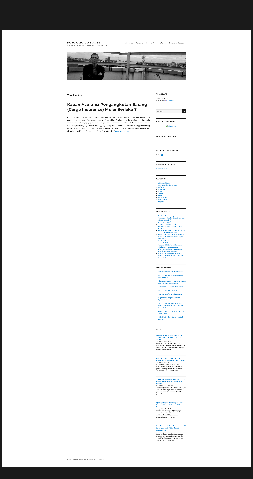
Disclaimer (139, 43)
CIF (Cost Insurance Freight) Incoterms (170, 272)
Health (160, 191)
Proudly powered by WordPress (93, 459)
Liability (160, 193)
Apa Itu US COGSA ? (164, 243)
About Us (129, 43)
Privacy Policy (151, 43)
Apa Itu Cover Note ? (164, 222)
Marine (160, 195)
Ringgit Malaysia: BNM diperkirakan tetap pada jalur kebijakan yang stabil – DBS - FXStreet (170, 382)
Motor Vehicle (162, 200)
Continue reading (122, 131)
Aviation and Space (164, 183)
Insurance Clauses (176, 43)
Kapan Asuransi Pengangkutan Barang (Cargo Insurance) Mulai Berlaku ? (107, 107)
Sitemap (163, 43)
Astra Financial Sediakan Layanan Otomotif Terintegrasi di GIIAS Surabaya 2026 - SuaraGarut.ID (171, 428)
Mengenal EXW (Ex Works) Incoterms (170, 245)
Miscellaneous (162, 197)
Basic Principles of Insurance (167, 185)
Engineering (162, 189)
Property (161, 202)
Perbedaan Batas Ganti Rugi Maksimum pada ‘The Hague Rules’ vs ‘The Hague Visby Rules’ (171, 237)
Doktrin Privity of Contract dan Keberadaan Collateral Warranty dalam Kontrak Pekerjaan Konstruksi (170, 249)
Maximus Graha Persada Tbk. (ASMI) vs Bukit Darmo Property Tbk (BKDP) (169, 337)
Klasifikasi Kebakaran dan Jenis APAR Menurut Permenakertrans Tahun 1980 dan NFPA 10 (170, 255)
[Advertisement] (126, 14)
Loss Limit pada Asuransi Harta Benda (170, 287)
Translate (171, 100)
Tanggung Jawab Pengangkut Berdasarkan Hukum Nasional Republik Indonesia (170, 226)
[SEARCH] (184, 111)
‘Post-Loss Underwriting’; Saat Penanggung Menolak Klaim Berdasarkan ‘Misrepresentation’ (171, 218)
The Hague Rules (163, 241)
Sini (162, 154)
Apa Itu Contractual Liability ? (167, 290)
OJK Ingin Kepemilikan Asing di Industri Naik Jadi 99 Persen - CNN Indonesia (170, 405)
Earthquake (161, 187)
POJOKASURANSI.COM (83, 42)
